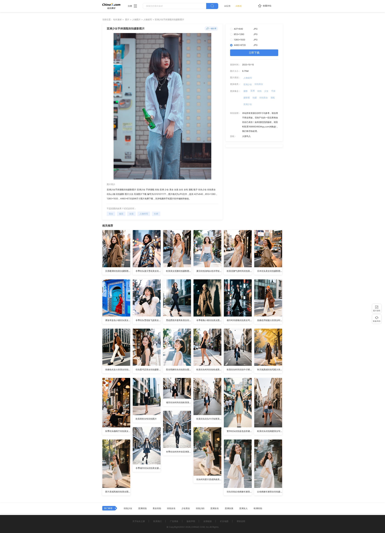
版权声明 (191, 521)
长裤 (156, 213)
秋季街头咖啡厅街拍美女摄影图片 (117, 431)
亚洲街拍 (142, 508)
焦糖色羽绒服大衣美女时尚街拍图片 (269, 320)
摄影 (245, 91)
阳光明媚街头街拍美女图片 (178, 369)
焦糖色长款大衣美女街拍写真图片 (117, 369)
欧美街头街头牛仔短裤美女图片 (208, 418)
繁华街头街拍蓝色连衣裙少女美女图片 (239, 431)
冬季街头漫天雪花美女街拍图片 (148, 271)
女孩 (131, 213)
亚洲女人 (243, 508)
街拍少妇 (200, 508)
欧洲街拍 (258, 508)
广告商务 (174, 521)
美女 (111, 213)
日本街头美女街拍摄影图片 (269, 271)
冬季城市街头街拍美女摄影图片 (148, 468)
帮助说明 (241, 521)
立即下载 (254, 52)
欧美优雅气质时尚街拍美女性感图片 (239, 271)
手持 (273, 91)
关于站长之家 (138, 521)
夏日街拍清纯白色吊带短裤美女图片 (208, 271)
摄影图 (246, 97)
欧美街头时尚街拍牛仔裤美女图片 (239, 369)
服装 (121, 213)
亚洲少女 (247, 84)
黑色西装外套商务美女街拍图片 (178, 320)
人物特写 (144, 213)
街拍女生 (171, 508)
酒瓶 (273, 97)
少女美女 (186, 508)
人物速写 (147, 19)
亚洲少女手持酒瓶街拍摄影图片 (169, 19)
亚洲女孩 (229, 508)
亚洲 (252, 90)
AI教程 (239, 6)
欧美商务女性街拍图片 (146, 418)
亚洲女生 (214, 508)
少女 (266, 91)
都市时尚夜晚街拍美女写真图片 (239, 320)
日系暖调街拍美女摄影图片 (117, 271)
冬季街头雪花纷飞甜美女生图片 (148, 320)
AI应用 (227, 6)
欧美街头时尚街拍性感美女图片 (208, 369)
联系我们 (157, 521)
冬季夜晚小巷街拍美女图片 (208, 320)
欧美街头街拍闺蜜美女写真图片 (269, 431)
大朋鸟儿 (246, 136)
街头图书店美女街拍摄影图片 (148, 369)
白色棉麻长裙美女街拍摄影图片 (269, 491)
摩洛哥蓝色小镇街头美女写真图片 (117, 320)
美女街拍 (157, 508)
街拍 (259, 91)
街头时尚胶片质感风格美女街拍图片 (208, 479)
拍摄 (255, 97)
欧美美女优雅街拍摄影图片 (178, 271)
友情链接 (207, 521)
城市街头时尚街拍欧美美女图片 (178, 402)
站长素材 (117, 19)
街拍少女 (128, 508)
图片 (127, 19)
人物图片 (136, 19)
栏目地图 (224, 521)
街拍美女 (259, 84)
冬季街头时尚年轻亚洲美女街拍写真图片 (178, 451)
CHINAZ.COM (198, 527)
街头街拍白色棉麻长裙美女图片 (239, 491)
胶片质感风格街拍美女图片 (117, 491)
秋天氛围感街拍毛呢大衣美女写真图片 (269, 369)
